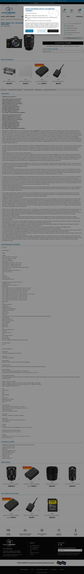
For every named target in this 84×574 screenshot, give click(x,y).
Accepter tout (53, 31)
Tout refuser (42, 30)
